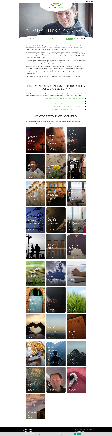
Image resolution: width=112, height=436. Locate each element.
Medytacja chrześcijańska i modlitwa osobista (74, 139)
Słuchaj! (51, 276)
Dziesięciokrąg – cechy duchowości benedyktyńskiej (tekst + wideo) (33, 220)
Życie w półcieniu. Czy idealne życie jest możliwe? (32, 246)
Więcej (79, 434)
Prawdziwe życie (52, 383)
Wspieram (69, 39)
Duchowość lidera (72, 252)
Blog (56, 39)
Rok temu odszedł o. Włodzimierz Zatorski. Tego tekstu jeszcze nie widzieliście (52, 139)
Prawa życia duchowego (32, 276)
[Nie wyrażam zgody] (110, 434)
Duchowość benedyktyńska (33, 145)
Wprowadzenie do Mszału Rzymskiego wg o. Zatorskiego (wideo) (33, 353)
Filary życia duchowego (32, 196)
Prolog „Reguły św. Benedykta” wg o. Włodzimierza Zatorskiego (33, 165)
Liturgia (51, 307)
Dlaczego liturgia (72, 332)
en (89, 1)
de (92, 1)
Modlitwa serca (31, 326)
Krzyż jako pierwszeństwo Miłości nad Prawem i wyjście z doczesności (33, 138)
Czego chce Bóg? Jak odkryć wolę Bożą (52, 246)
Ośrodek (38, 39)
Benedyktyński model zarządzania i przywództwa (74, 247)
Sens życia (52, 174)
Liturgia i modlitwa (51, 305)
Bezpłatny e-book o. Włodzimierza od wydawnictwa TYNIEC (53, 196)
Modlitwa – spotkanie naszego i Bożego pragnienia (73, 132)
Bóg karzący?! (73, 380)
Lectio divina (73, 281)
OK (75, 434)
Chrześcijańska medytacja (53, 326)
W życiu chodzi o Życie (72, 305)
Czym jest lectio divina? (73, 279)
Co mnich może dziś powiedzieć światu (32, 406)
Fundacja (30, 39)
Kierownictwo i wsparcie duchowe (73, 198)
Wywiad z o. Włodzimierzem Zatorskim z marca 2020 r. (74, 224)
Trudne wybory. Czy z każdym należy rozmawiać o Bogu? (74, 191)
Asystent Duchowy (47, 39)
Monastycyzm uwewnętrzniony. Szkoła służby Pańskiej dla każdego (74, 163)
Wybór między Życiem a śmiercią (53, 167)
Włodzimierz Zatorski (32, 150)
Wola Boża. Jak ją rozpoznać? (52, 349)
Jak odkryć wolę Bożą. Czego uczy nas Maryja (52, 220)
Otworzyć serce (31, 300)
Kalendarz (62, 39)
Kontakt (76, 39)
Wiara (71, 353)
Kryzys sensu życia (32, 383)
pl (87, 1)
